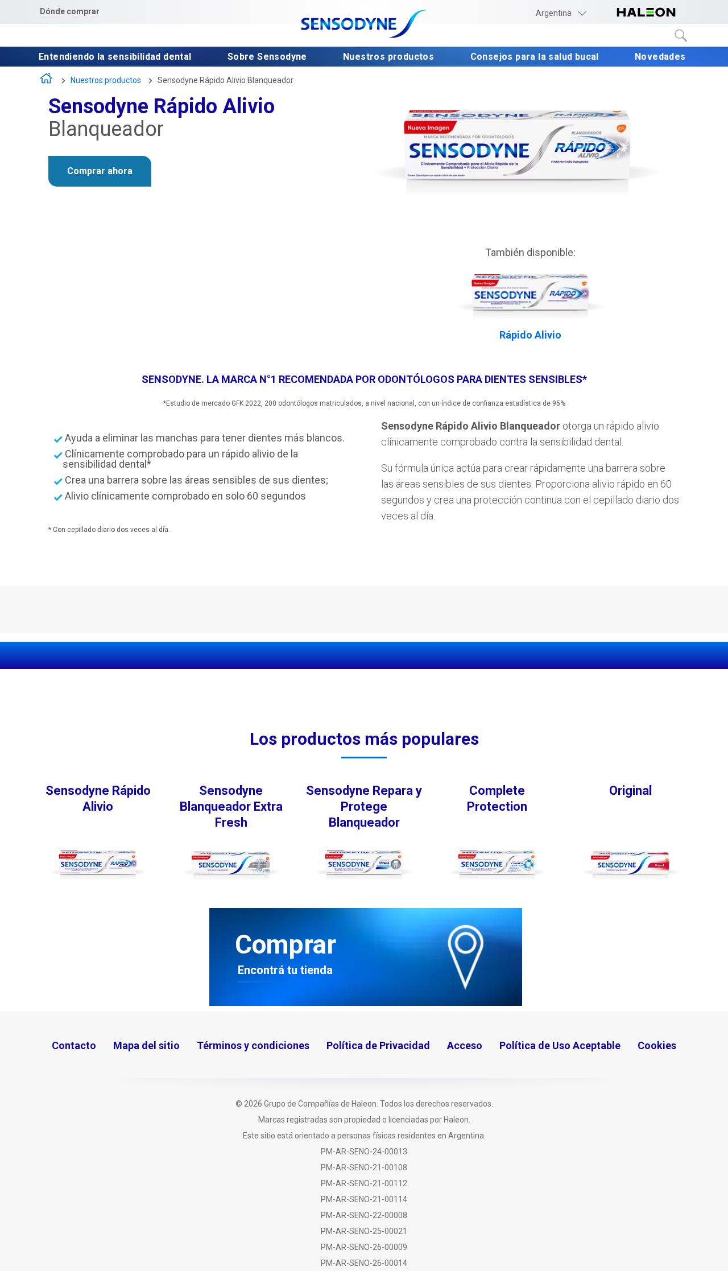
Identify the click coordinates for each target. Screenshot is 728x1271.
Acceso (464, 1045)
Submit (681, 36)
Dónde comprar (70, 11)
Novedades (661, 57)
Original (630, 790)
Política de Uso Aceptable (560, 1045)
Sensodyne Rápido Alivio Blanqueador (225, 80)
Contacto (74, 1045)
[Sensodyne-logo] (364, 25)
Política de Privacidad (378, 1045)
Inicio (47, 81)
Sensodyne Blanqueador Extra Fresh (231, 806)
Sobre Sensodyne (268, 57)
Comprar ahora (100, 171)
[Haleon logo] (646, 13)
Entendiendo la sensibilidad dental (116, 57)
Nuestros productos (390, 57)
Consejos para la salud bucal (536, 57)
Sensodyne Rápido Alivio (98, 798)
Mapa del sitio (146, 1045)
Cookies (657, 1045)
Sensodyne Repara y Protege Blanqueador (364, 806)
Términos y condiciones (253, 1045)
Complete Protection (497, 798)
